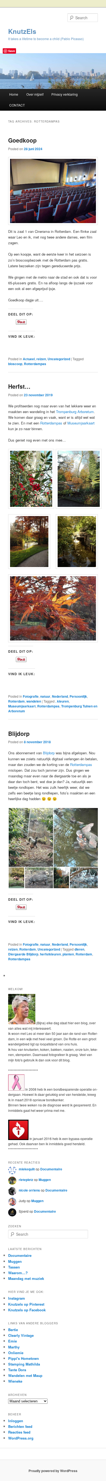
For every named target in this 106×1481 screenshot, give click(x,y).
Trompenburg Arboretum (75, 411)
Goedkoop (22, 140)
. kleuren (62, 701)
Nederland (60, 696)
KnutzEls (22, 31)
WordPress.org (20, 1438)
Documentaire (51, 1169)
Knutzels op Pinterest (26, 1304)
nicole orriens (29, 1190)
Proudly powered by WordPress (53, 1470)
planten (68, 954)
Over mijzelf (34, 94)
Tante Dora (17, 1369)
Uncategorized (59, 358)
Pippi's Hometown (23, 1358)
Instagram (16, 1298)
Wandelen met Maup (25, 1375)
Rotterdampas (35, 363)
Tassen (14, 1267)
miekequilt (27, 1169)
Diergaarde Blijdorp (23, 954)
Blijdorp (19, 733)
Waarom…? (18, 1272)
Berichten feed (20, 1426)
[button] (29, 479)
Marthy (14, 1347)
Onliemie (15, 1352)
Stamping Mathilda (24, 1364)
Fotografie (31, 696)
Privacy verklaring (64, 94)
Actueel (29, 358)
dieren (79, 949)
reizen (41, 358)
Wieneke (15, 1381)
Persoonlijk (78, 696)
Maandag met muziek (26, 1278)
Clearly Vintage (21, 1335)
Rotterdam (16, 701)
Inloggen (15, 1420)
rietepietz (26, 1179)
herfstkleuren (50, 954)
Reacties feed (19, 1432)
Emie (12, 1341)
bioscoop (15, 363)
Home (13, 94)
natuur (45, 696)
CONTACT (17, 105)
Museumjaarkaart (81, 423)
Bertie (13, 1329)
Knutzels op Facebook (27, 1309)
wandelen (33, 701)
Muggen (45, 1179)
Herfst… (19, 386)
